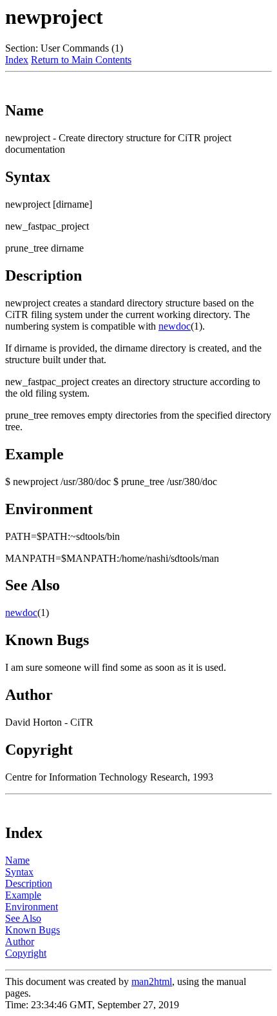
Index (16, 59)
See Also (23, 918)
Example (23, 895)
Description (28, 883)
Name (17, 860)
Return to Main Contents (81, 59)
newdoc (174, 326)
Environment (31, 906)
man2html (151, 981)
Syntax (19, 871)
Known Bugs (32, 929)
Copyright (25, 953)
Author (19, 941)
